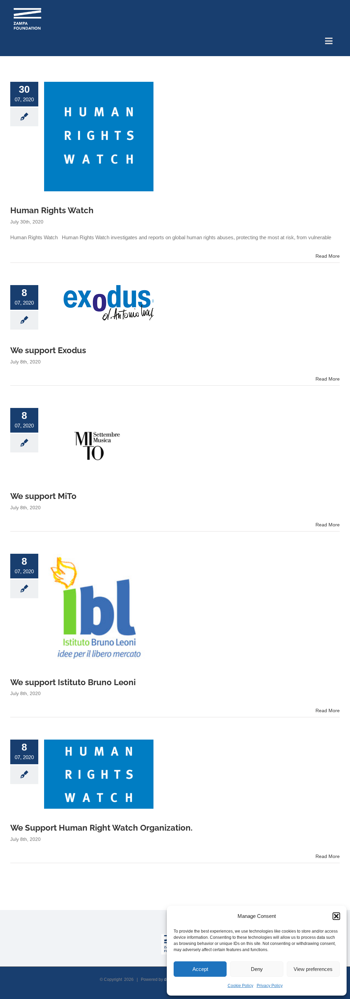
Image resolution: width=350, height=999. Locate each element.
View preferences (313, 969)
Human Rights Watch (52, 210)
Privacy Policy (270, 985)
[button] (336, 916)
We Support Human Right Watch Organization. (101, 828)
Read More (327, 256)
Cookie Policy (240, 985)
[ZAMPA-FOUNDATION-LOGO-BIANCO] (27, 9)
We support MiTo (43, 496)
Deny (257, 969)
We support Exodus (48, 350)
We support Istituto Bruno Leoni (73, 682)
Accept (200, 969)
